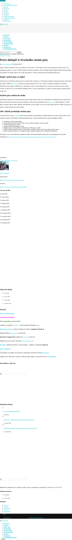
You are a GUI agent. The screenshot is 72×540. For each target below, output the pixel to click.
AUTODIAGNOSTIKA (10, 49)
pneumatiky (7, 40)
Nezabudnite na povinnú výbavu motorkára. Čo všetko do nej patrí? (20, 428)
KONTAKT (7, 3)
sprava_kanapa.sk (7, 64)
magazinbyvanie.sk (9, 16)
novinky (6, 37)
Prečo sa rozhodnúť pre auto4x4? (12, 411)
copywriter (7, 321)
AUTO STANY (8, 42)
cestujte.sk (6, 19)
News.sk (6, 7)
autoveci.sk (45, 352)
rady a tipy (7, 38)
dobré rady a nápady (6, 329)
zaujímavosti (14, 333)
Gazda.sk (6, 15)
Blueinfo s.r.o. (7, 517)
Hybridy (6, 45)
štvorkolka (15, 83)
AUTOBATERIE (8, 44)
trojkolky (16, 115)
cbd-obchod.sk (52, 356)
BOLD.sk (6, 8)
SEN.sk (6, 10)
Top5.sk (6, 11)
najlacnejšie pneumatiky (7, 317)
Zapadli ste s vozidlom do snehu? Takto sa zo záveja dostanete (19, 419)
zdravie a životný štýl (28, 341)
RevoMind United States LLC (36, 517)
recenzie (25, 337)
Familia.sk (6, 13)
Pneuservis (7, 47)
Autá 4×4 (7, 35)
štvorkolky (52, 102)
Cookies (3, 539)
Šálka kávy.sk (7, 21)
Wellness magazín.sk (9, 18)
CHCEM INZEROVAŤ (10, 5)
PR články (16, 325)
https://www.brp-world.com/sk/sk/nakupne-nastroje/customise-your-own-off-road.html (32, 137)
